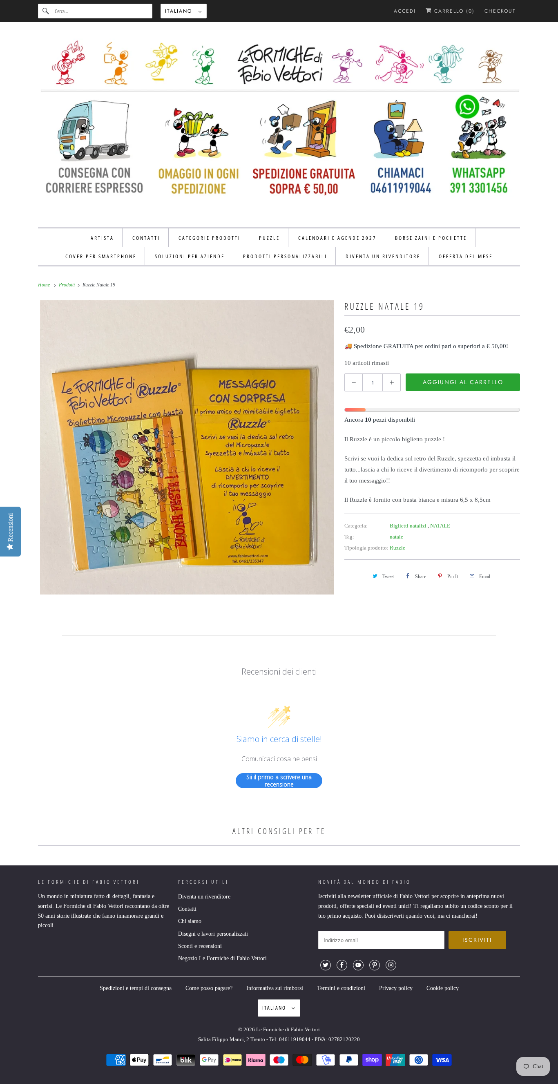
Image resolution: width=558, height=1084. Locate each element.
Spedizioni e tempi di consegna (136, 988)
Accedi (405, 11)
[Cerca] (46, 11)
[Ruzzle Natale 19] (187, 447)
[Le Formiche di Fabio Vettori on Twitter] (325, 965)
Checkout (500, 11)
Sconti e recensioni (200, 946)
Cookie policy (442, 988)
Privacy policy (396, 988)
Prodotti (67, 285)
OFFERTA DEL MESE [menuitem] (466, 256)
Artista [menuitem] (102, 237)
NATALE (440, 526)
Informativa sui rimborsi (274, 988)
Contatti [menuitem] (146, 237)
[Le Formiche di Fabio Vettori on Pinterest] (374, 965)
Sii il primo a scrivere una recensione (279, 780)
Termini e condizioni (341, 988)
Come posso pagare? (208, 988)
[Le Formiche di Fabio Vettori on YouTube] (358, 965)
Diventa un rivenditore (204, 897)
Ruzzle (397, 548)
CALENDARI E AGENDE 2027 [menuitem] (337, 237)
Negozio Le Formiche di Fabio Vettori (222, 958)
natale (396, 537)
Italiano (179, 11)
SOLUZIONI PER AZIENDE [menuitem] (190, 256)
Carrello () (453, 11)
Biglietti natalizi (409, 526)
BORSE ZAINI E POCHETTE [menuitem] (431, 237)
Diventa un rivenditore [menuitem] (383, 256)
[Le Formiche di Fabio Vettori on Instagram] (391, 965)
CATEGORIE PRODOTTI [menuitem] (210, 237)
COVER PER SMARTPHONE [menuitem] (100, 256)
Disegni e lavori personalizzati (213, 934)
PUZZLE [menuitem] (269, 237)
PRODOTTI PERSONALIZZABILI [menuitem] (285, 256)
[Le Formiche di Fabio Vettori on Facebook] (342, 965)
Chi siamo (189, 921)
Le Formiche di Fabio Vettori (288, 1029)
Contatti (187, 909)
